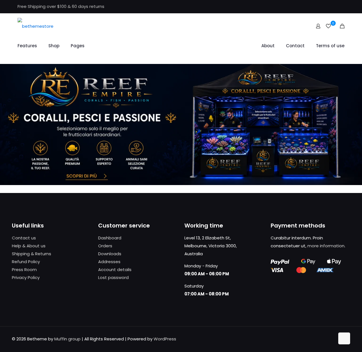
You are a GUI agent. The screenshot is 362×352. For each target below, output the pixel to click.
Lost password (113, 277)
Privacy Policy (26, 277)
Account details (115, 269)
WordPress (165, 339)
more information (325, 246)
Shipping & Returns (31, 254)
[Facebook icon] (320, 7)
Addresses (109, 262)
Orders (105, 246)
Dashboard (109, 238)
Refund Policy (26, 262)
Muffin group (67, 339)
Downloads (109, 254)
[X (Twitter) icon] (327, 7)
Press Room (24, 269)
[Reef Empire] (35, 26)
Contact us (24, 238)
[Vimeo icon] (334, 7)
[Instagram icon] (341, 7)
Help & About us (29, 246)
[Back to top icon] (344, 338)
